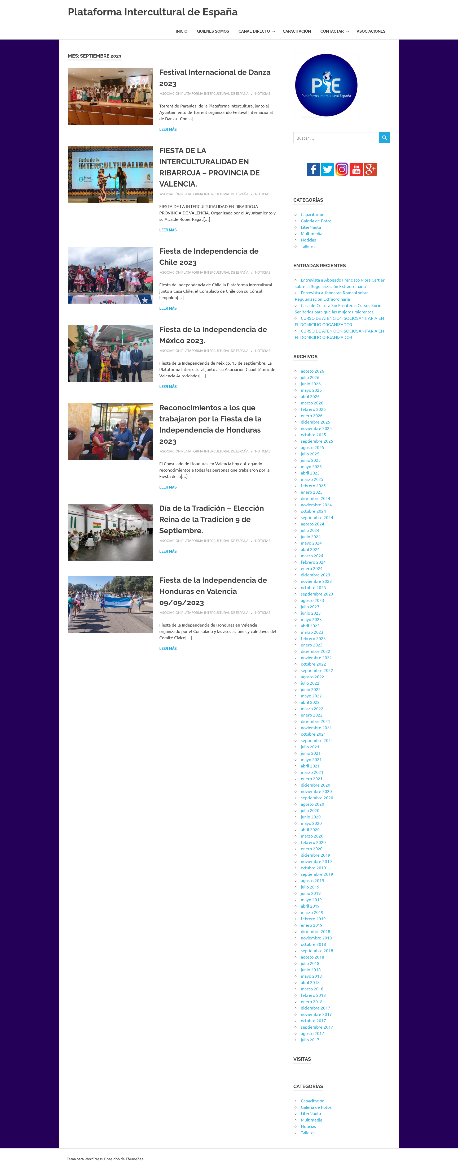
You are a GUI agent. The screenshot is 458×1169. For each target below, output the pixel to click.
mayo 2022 (311, 695)
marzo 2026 (312, 402)
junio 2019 (311, 893)
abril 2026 (310, 396)
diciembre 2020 (315, 784)
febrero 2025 (313, 485)
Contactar (332, 31)
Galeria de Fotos (316, 220)
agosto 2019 (312, 880)
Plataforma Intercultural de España (153, 12)
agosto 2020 (312, 803)
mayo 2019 (311, 899)
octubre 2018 (313, 944)
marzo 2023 (312, 632)
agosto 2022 (312, 676)
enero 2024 (312, 568)
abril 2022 (310, 702)
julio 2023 (310, 606)
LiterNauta (311, 227)
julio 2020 (310, 810)
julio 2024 (310, 530)
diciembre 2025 (315, 421)
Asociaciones (371, 31)
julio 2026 (310, 377)
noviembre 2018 (316, 937)
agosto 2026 (312, 370)
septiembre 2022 (317, 670)
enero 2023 (312, 644)
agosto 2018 (312, 956)
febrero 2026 (313, 409)
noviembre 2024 (316, 504)
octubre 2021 (313, 733)
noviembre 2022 (316, 657)
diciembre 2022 (315, 651)
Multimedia (311, 233)
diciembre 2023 (315, 574)
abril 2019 (310, 905)
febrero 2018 (313, 995)
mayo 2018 (311, 975)
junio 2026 (311, 383)
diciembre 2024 (315, 498)
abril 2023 (310, 625)
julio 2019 (310, 886)
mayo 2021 (311, 759)
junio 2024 (311, 536)
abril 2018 (310, 982)
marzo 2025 (312, 479)
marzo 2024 (312, 555)
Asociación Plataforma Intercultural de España (204, 93)
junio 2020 (311, 816)
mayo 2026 (311, 389)
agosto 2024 (312, 523)
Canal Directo (254, 31)
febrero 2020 (313, 842)
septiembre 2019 (317, 874)
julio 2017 (310, 1039)
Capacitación (297, 31)
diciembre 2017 (315, 1007)
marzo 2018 (312, 988)
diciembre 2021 (315, 721)
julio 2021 (310, 746)
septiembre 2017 (317, 1026)
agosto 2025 (312, 447)
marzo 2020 (312, 835)
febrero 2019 (313, 918)
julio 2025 (310, 453)
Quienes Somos (213, 31)
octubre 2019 (313, 867)
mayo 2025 (311, 466)
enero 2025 (312, 491)
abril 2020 (310, 829)
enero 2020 (312, 848)
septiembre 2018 (317, 950)
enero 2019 (312, 925)
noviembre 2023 (316, 581)
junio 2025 (311, 460)
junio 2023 (311, 612)
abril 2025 (310, 472)
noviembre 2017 (316, 1014)
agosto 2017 (312, 1033)
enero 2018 (312, 1001)
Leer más (168, 129)
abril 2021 (310, 765)
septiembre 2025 (317, 440)
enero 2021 (312, 778)
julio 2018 (310, 963)
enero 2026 (312, 415)
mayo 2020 (311, 823)
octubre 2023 (313, 587)
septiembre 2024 (317, 517)
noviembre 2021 (316, 727)
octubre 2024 (313, 511)
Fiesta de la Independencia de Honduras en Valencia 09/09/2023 (213, 591)
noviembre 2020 (316, 791)
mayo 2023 (311, 619)
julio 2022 (310, 682)
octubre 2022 (313, 663)
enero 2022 (312, 714)
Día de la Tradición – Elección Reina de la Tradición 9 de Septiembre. (211, 519)
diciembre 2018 (315, 931)
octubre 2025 (313, 434)
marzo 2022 (312, 708)
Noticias (262, 93)
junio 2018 (311, 969)
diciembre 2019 (315, 854)
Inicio (181, 31)
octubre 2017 (313, 1020)
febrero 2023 (313, 638)
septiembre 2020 (317, 797)
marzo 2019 (312, 912)
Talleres (308, 246)
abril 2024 (310, 549)
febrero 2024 (313, 561)
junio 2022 (311, 689)
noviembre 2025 (316, 428)
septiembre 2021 (317, 740)
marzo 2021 (312, 772)
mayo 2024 (311, 542)
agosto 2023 (312, 600)
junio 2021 (311, 753)
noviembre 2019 (316, 861)
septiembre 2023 (317, 593)
